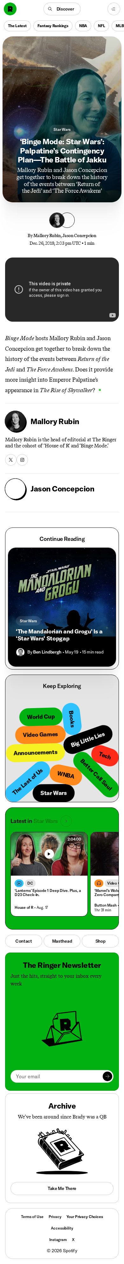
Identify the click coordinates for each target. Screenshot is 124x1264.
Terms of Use (32, 1216)
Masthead (62, 941)
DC (30, 883)
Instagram (58, 1239)
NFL (101, 25)
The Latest (17, 25)
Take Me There (62, 1188)
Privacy (55, 1216)
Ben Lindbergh (47, 652)
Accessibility (62, 1228)
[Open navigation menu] (113, 9)
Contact (23, 941)
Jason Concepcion (79, 235)
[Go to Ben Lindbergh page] (20, 652)
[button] (62, 9)
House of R (24, 907)
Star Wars (62, 129)
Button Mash (105, 905)
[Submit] (107, 1076)
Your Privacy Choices (84, 1217)
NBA (83, 25)
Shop (100, 941)
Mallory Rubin (46, 235)
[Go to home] (10, 9)
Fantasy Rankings (53, 25)
